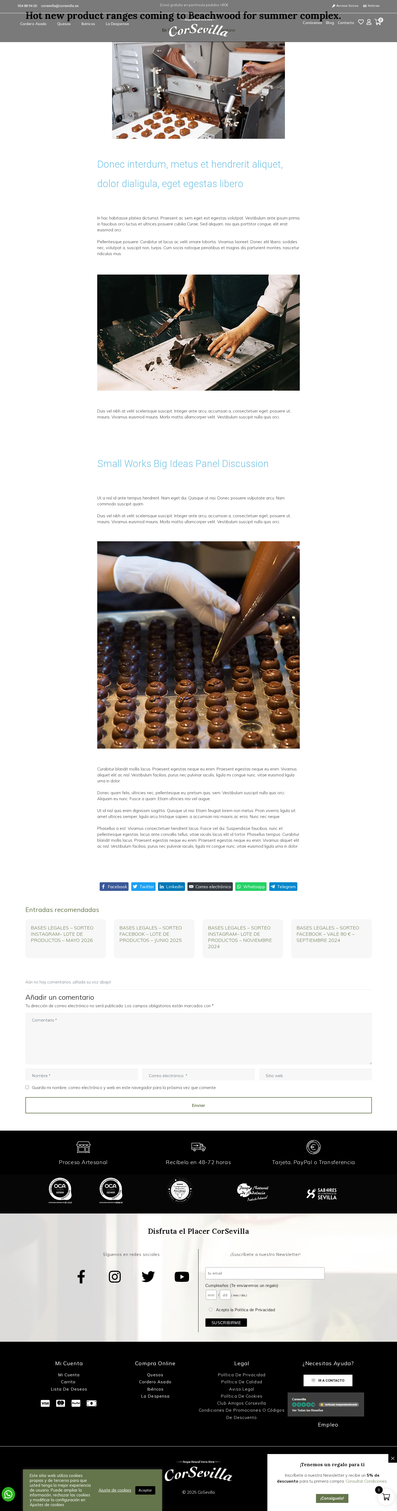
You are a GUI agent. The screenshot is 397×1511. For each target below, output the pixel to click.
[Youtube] (182, 1276)
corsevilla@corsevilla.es (60, 6)
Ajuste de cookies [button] (115, 1490)
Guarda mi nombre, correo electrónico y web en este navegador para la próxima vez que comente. (124, 1087)
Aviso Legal (241, 1389)
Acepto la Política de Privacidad (245, 1309)
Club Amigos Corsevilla (241, 1403)
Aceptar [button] (145, 1490)
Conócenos (312, 22)
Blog (330, 22)
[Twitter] (148, 1276)
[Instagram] (115, 1276)
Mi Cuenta (69, 1374)
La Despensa (117, 23)
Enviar (198, 1105)
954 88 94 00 (27, 6)
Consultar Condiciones (366, 1481)
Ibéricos (88, 23)
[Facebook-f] (81, 1276)
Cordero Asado (33, 23)
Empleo (328, 1424)
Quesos (64, 23)
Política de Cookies (242, 1396)
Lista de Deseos (69, 1389)
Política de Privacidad (241, 1374)
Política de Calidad (241, 1381)
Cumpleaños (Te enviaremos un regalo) (241, 1285)
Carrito (69, 1381)
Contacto (346, 22)
